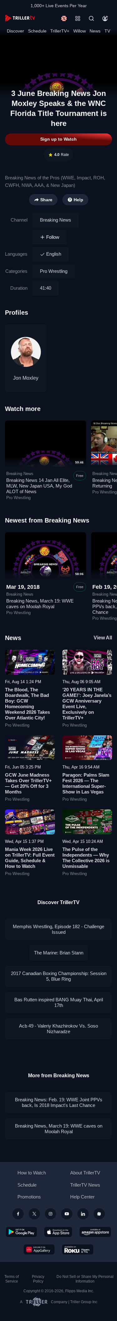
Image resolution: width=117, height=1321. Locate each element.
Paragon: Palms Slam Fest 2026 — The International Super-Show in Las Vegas (85, 783)
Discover (15, 30)
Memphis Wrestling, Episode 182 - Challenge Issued (58, 929)
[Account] (105, 18)
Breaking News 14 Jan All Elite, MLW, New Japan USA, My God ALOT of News (39, 486)
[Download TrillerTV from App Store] (58, 1232)
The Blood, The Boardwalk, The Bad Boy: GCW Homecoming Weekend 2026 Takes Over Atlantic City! (27, 703)
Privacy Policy (38, 1278)
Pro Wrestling (53, 271)
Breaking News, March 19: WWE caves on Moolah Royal (40, 603)
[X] (34, 1213)
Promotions (29, 1196)
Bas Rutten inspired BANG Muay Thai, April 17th (58, 1002)
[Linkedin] (83, 1213)
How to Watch (31, 1172)
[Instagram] (50, 1213)
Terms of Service (11, 1278)
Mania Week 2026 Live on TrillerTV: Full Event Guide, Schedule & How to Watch (30, 858)
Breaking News (55, 220)
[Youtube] (66, 1213)
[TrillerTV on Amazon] (95, 1232)
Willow (79, 30)
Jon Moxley (25, 378)
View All (103, 637)
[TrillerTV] (20, 18)
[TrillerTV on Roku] (77, 1249)
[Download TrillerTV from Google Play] (21, 1232)
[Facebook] (18, 1213)
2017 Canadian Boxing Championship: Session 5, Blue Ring (58, 976)
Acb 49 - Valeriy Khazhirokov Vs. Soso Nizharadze (58, 1028)
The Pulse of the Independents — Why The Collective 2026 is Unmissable (86, 858)
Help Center (82, 1196)
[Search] (91, 18)
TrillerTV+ (59, 30)
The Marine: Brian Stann (58, 952)
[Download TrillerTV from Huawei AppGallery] (39, 1249)
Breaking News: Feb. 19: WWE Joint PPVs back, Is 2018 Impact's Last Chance (58, 1102)
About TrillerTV (85, 1172)
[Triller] (99, 1213)
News (95, 30)
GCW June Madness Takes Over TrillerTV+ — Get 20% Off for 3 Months (28, 783)
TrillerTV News (85, 1185)
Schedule (37, 30)
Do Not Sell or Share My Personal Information (85, 1278)
